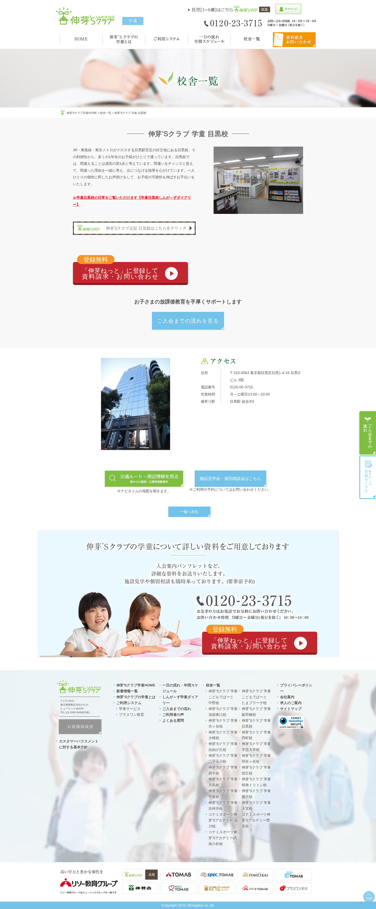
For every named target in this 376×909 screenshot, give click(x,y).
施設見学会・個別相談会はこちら (230, 478)
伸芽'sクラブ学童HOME (82, 112)
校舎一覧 (105, 112)
